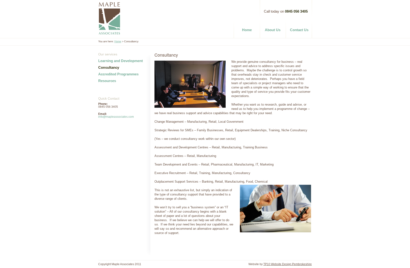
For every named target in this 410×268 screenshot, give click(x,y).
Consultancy (108, 67)
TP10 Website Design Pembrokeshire (287, 264)
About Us (272, 30)
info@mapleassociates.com (116, 116)
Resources (107, 81)
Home (247, 30)
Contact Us (299, 30)
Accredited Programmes (118, 74)
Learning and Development (120, 61)
